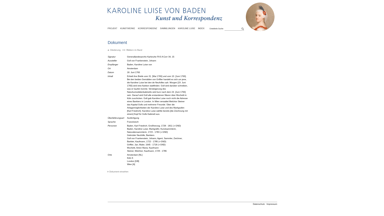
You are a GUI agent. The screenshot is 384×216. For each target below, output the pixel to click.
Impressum (272, 204)
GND (178, 125)
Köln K (130, 158)
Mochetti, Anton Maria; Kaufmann (143, 148)
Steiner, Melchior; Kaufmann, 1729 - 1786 (147, 151)
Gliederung (115, 50)
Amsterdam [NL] (134, 155)
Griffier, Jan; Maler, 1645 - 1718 (142, 144)
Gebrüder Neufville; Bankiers (140, 135)
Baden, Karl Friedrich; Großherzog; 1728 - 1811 (149, 125)
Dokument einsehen (118, 171)
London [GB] (133, 161)
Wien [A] (131, 164)
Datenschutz (259, 204)
